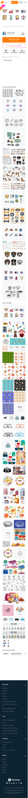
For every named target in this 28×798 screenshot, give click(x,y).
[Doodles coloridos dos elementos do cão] (13, 147)
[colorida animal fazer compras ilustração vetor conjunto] (13, 726)
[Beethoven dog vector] (13, 302)
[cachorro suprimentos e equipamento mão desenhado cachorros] (13, 742)
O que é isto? (16, 57)
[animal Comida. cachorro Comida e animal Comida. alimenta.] (17, 580)
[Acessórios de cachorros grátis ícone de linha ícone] (8, 101)
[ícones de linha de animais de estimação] (7, 92)
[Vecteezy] (2, 2)
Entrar (21, 2)
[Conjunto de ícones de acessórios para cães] (13, 356)
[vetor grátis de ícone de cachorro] (8, 769)
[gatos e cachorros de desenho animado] (9, 168)
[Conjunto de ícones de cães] (13, 131)
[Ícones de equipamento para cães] (13, 319)
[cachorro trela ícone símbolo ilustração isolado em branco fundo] (10, 399)
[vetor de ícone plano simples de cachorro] (17, 504)
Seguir (23, 34)
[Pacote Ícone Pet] (13, 266)
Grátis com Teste (14, 39)
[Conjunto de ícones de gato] (13, 233)
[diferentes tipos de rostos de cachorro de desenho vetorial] (9, 220)
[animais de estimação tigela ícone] (13, 790)
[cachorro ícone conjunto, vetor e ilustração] (18, 680)
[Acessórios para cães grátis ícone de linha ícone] (13, 336)
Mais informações (7, 59)
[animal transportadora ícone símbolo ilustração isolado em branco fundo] (10, 516)
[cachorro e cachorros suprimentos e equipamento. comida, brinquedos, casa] (13, 373)
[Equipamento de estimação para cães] (13, 114)
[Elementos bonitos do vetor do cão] (13, 249)
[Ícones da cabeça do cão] (9, 186)
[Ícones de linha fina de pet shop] (7, 176)
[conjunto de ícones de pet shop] (6, 212)
